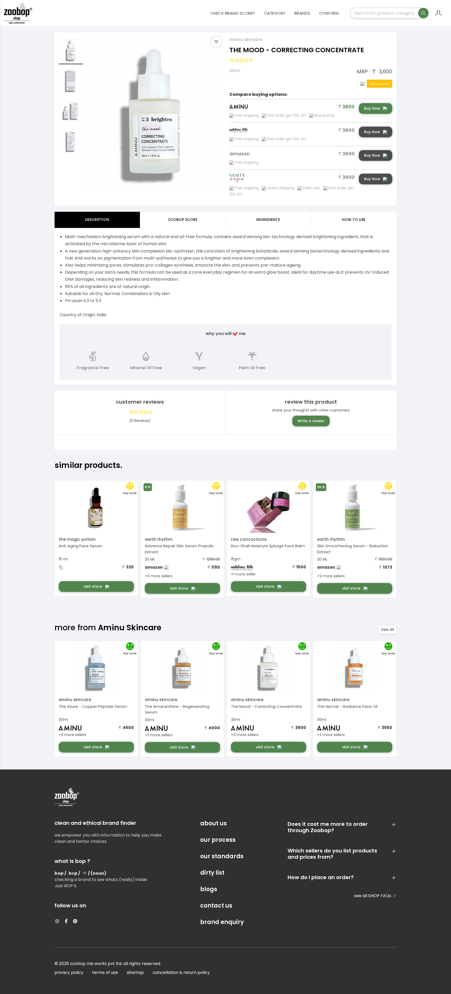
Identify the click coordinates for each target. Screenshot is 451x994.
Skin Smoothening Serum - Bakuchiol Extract (352, 549)
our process (218, 840)
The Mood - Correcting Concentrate (266, 706)
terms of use (105, 972)
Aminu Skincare (245, 40)
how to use (353, 219)
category (275, 13)
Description (97, 219)
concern (329, 13)
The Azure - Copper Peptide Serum (93, 706)
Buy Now (372, 108)
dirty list (212, 873)
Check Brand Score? (232, 13)
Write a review (311, 421)
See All (387, 629)
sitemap (135, 972)
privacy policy (69, 972)
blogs (208, 889)
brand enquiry (222, 922)
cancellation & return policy (181, 972)
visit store (93, 586)
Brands (302, 13)
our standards (222, 856)
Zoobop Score (182, 219)
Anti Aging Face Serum (80, 546)
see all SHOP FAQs (373, 896)
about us (213, 823)
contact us (216, 906)
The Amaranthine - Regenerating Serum (177, 709)
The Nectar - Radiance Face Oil (347, 706)
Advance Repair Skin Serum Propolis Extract (179, 549)
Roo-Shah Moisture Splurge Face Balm (268, 546)
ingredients (268, 219)
